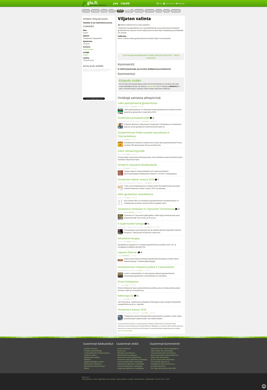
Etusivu (86, 11)
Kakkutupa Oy (125, 295)
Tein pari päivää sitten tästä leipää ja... (163, 353)
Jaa (115, 3)
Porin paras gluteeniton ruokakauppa (129, 366)
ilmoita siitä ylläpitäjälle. (125, 331)
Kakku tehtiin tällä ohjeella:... (160, 357)
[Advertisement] (151, 46)
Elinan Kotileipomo (128, 281)
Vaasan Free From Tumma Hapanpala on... (165, 349)
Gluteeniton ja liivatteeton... (126, 353)
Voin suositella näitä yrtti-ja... (160, 362)
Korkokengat (130, 212)
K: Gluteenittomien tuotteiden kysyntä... (97, 353)
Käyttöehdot (102, 379)
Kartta (112, 11)
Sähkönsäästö (150, 379)
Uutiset (95, 379)
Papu (127, 285)
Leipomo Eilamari (127, 252)
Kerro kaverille (111, 379)
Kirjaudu (181, 3)
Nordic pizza (121, 351)
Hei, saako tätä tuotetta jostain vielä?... (164, 368)
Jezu (135, 106)
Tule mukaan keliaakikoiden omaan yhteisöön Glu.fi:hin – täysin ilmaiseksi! (150, 56)
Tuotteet (150, 11)
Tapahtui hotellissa (90, 355)
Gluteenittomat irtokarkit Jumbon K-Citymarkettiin (146, 267)
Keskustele (122, 9)
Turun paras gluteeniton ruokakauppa (130, 362)
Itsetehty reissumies (91, 349)
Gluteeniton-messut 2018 (132, 309)
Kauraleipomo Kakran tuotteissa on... (163, 364)
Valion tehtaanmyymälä (131, 151)
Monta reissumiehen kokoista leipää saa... (165, 355)
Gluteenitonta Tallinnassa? (93, 364)
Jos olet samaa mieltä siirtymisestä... (163, 359)
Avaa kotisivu (88, 49)
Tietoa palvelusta (87, 379)
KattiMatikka (125, 256)
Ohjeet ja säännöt (121, 379)
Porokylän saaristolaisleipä (93, 351)
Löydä (125, 3)
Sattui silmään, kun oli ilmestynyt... (162, 351)
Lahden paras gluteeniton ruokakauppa (130, 368)
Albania (86, 368)
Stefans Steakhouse (124, 349)
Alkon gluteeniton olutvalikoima (135, 194)
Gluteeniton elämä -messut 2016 (136, 179)
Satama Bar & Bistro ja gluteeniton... (129, 357)
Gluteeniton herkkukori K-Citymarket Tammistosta (146, 209)
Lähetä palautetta (139, 379)
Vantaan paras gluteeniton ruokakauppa (130, 364)
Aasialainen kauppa (129, 238)
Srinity (128, 242)
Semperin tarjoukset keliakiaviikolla (137, 164)
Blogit (104, 11)
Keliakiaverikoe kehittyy (92, 357)
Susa (128, 299)
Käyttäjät (176, 11)
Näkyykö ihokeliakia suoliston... (94, 362)
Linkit (166, 11)
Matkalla (139, 11)
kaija (128, 154)
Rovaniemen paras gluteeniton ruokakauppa (132, 359)
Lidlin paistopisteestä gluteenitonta (137, 103)
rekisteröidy (151, 86)
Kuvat (158, 11)
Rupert (85, 55)
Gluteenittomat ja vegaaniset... (127, 355)
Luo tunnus (169, 3)
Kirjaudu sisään (130, 80)
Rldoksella (87, 359)
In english (130, 379)
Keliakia (95, 11)
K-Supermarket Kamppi (131, 223)
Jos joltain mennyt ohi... (158, 366)
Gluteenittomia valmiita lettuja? (94, 366)
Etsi (160, 3)
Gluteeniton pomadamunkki (133, 117)
